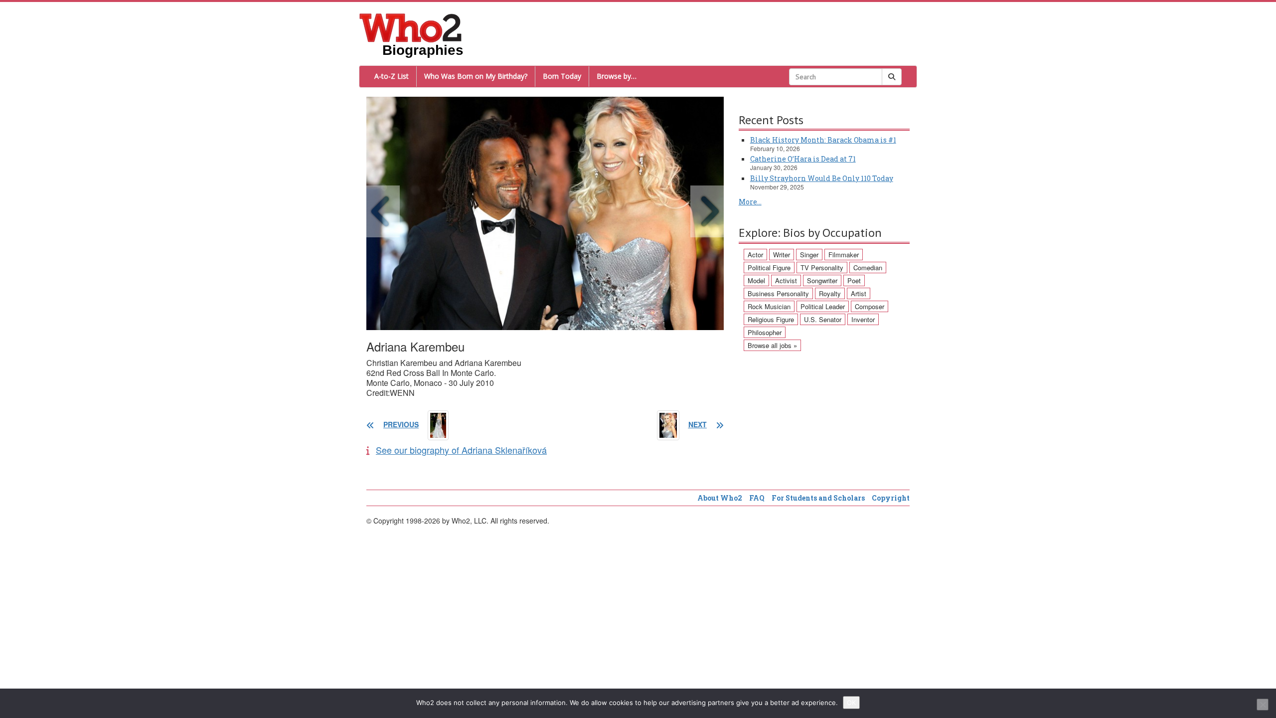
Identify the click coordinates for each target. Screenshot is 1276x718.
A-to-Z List (391, 76)
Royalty (830, 293)
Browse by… (617, 76)
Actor (755, 254)
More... (750, 201)
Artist (858, 293)
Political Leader (822, 306)
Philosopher (765, 332)
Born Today (562, 76)
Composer (869, 306)
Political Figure (769, 267)
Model (756, 280)
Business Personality (778, 293)
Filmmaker (843, 254)
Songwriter (822, 280)
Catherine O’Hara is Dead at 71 (803, 159)
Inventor (863, 319)
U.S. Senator (822, 319)
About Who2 (719, 498)
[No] (1263, 705)
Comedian (867, 267)
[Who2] (411, 27)
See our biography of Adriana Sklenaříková (461, 449)
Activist (786, 280)
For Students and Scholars (818, 498)
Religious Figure (771, 319)
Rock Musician (769, 306)
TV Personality (821, 267)
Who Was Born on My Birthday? (475, 76)
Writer (781, 254)
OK (851, 703)
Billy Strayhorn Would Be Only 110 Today (821, 178)
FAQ (757, 498)
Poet (854, 280)
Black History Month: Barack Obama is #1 (823, 140)
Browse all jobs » (772, 345)
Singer (809, 254)
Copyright (891, 498)
